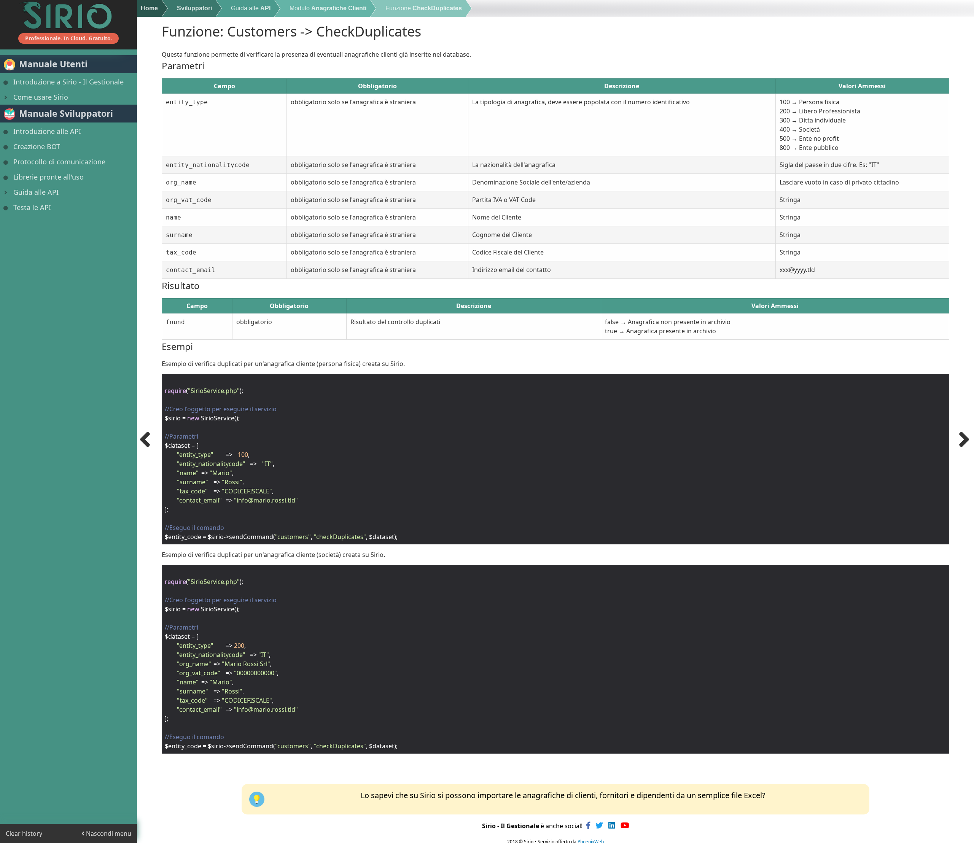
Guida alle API (36, 192)
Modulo (328, 8)
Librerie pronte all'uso (48, 176)
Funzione (423, 8)
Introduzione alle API (47, 131)
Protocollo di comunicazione (59, 161)
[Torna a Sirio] (68, 15)
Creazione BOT (36, 146)
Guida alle (251, 8)
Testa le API (32, 207)
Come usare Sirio (40, 97)
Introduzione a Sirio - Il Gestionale (68, 81)
